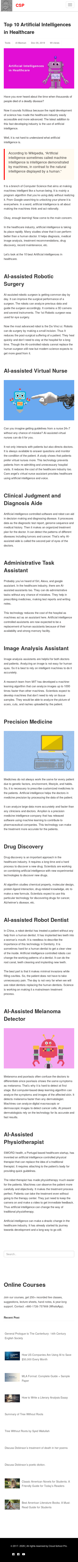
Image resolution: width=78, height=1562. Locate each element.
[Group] (18, 1554)
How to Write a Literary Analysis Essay (45, 1397)
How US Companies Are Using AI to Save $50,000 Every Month (46, 1357)
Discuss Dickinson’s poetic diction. (25, 1464)
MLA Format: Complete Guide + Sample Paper (46, 1378)
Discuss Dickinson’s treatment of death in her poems (36, 1448)
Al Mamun (20, 42)
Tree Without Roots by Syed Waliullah (27, 1431)
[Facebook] (13, 1554)
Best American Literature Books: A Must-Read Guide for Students (46, 1505)
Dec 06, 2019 (38, 42)
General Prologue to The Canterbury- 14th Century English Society (35, 1336)
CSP (18, 5)
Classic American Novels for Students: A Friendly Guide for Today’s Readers (46, 1484)
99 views (54, 42)
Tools (7, 42)
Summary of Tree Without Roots (24, 1414)
